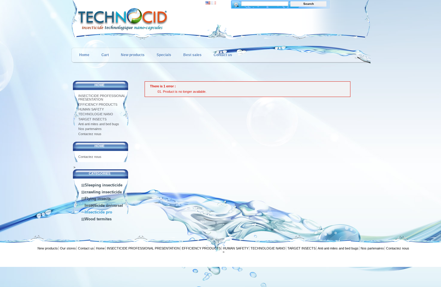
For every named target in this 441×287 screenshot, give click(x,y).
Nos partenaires (90, 129)
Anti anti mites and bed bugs (98, 124)
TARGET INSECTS (92, 119)
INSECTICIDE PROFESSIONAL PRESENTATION (101, 97)
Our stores (68, 248)
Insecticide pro (98, 212)
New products (133, 55)
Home (84, 55)
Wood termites (98, 219)
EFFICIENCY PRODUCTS (97, 104)
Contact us (223, 55)
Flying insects (98, 198)
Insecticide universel (104, 205)
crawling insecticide (103, 192)
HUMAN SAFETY (91, 109)
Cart (105, 55)
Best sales (192, 55)
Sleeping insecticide (103, 185)
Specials (164, 55)
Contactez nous (89, 134)
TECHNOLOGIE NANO (95, 114)
